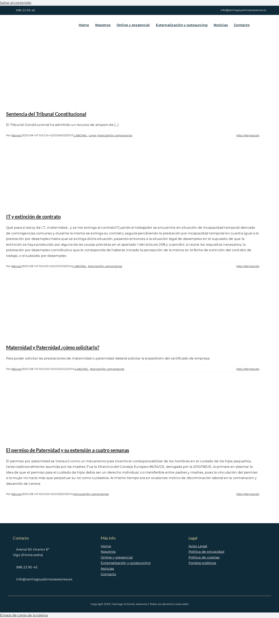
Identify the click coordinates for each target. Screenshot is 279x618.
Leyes (92, 135)
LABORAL (80, 135)
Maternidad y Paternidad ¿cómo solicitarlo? (52, 347)
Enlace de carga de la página (24, 615)
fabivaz (16, 135)
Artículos (80, 494)
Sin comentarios (121, 135)
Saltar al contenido (15, 3)
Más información (247, 135)
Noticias (103, 135)
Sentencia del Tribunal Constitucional (46, 114)
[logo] (37, 22)
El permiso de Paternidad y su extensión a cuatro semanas (67, 450)
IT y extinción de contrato (33, 216)
